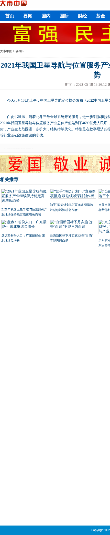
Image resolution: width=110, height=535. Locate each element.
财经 (82, 15)
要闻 (27, 15)
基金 (100, 15)
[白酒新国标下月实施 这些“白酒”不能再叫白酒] (73, 225)
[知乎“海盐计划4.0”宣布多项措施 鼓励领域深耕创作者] (73, 194)
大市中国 (6, 51)
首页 (9, 15)
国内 (46, 15)
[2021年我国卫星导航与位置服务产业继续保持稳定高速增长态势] (24, 196)
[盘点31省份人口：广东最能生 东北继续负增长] (24, 225)
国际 (64, 15)
